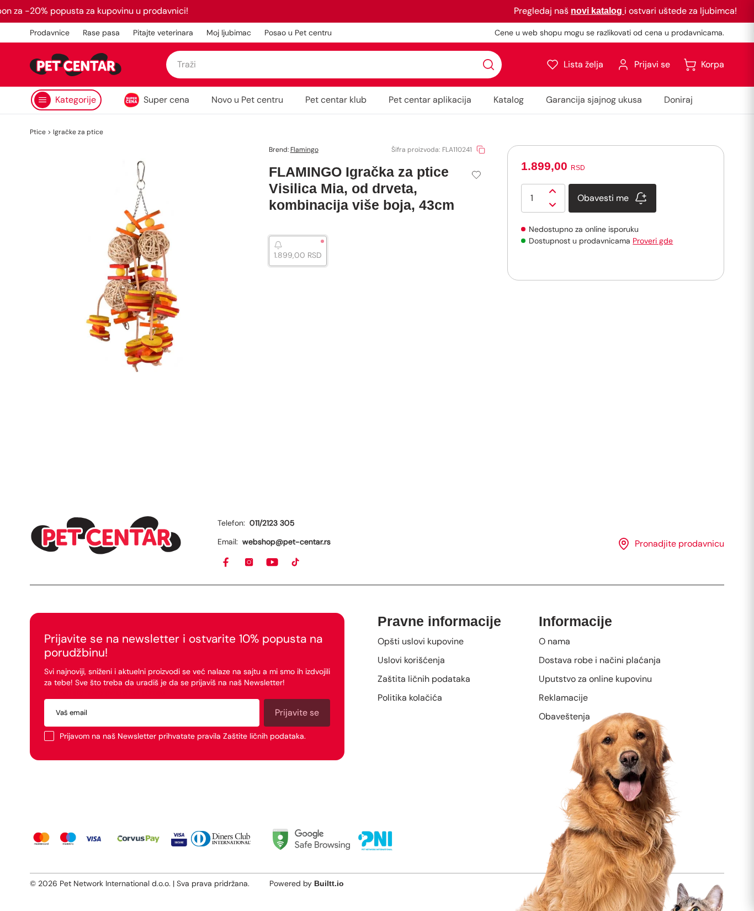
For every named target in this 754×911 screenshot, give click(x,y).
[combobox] (334, 64)
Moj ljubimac (228, 33)
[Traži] (488, 64)
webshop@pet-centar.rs (286, 542)
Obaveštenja (564, 716)
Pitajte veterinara (163, 33)
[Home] (106, 535)
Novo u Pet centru (247, 99)
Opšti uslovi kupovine (421, 641)
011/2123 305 (272, 523)
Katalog (508, 99)
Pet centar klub (336, 99)
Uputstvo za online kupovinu (595, 679)
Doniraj (678, 99)
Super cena (166, 99)
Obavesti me (603, 198)
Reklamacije (563, 697)
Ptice (38, 132)
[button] (574, 64)
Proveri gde (653, 241)
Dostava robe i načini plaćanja (600, 660)
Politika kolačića (410, 697)
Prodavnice (50, 33)
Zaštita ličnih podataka (424, 679)
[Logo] (75, 64)
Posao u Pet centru (298, 33)
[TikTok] (296, 562)
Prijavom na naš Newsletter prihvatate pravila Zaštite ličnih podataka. (183, 736)
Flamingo (304, 149)
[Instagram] (249, 562)
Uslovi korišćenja (411, 660)
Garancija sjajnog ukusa (594, 99)
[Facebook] (226, 562)
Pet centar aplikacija (430, 99)
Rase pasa (101, 33)
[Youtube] (273, 562)
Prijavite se (297, 712)
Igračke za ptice (78, 132)
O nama (554, 641)
